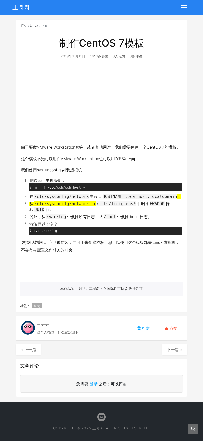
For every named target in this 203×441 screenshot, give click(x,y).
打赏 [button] (145, 328)
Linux (34, 25)
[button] (171, 328)
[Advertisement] (101, 107)
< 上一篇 (28, 349)
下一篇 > (174, 349)
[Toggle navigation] (184, 7)
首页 (24, 25)
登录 (94, 383)
